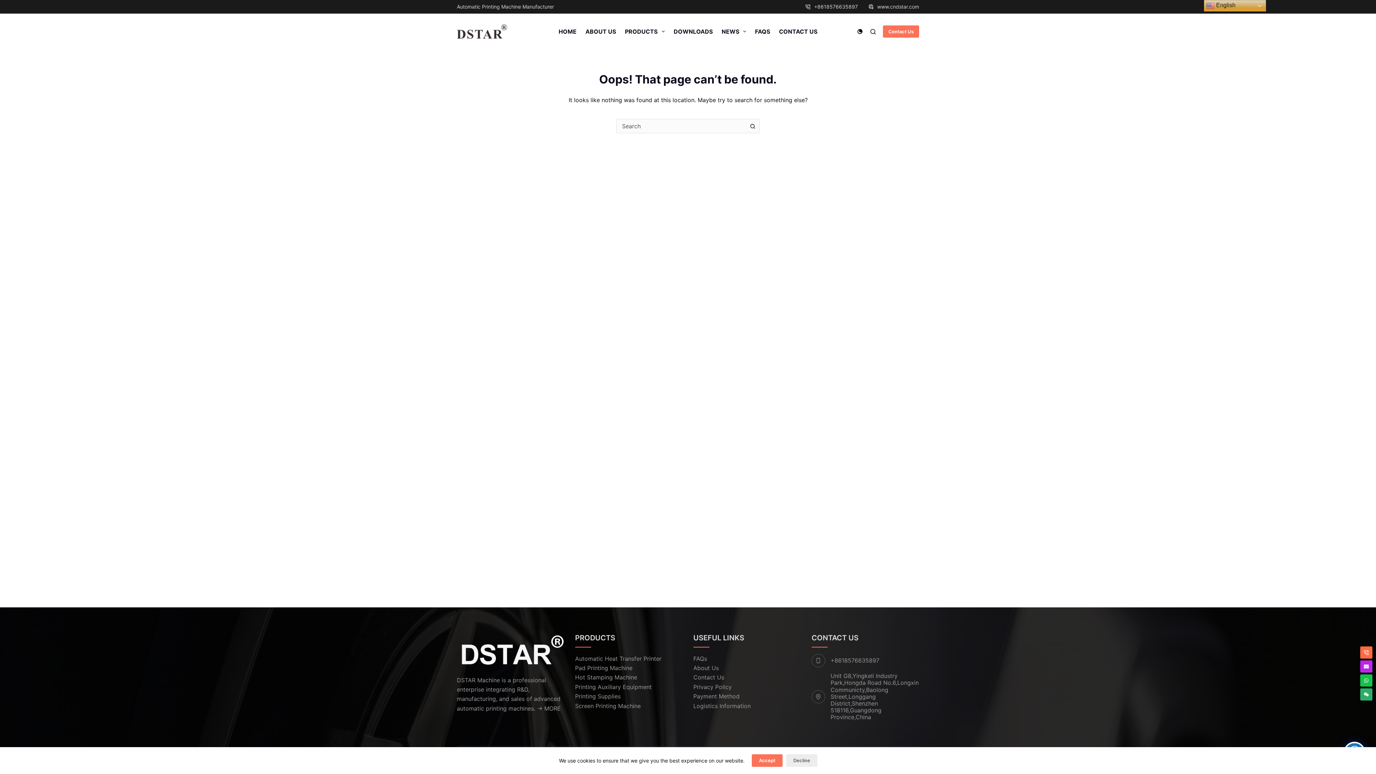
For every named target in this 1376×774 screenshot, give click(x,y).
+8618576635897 (836, 7)
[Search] (873, 31)
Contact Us (798, 31)
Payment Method (716, 696)
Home (568, 31)
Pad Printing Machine (603, 668)
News (730, 31)
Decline (801, 760)
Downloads (693, 31)
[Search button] (752, 126)
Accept (767, 760)
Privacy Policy (712, 687)
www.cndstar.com (898, 7)
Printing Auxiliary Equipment (613, 687)
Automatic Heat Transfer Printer (618, 658)
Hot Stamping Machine (606, 677)
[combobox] (681, 126)
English (1225, 5)
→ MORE (549, 708)
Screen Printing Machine (608, 706)
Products (641, 31)
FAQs (762, 31)
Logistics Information (722, 706)
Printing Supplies (598, 696)
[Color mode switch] (860, 31)
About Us (601, 31)
